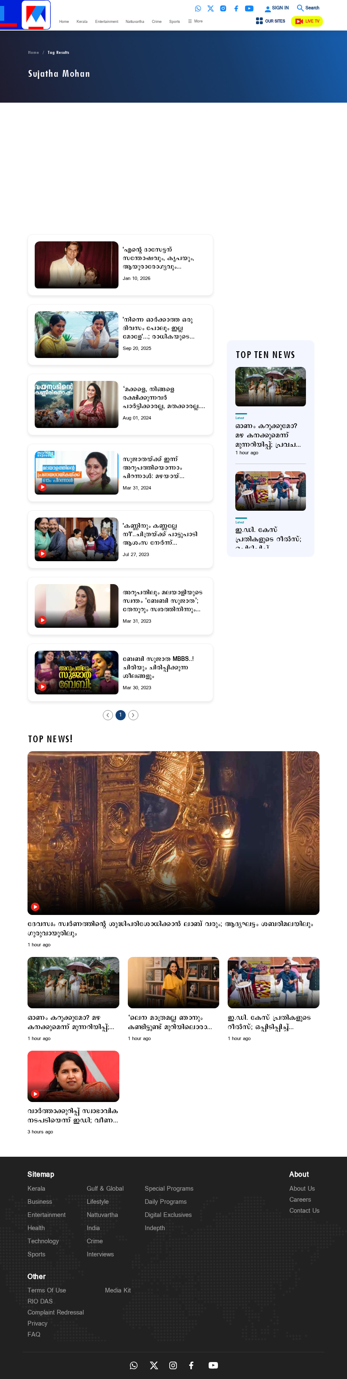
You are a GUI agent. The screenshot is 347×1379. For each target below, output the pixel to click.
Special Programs (169, 1188)
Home (64, 22)
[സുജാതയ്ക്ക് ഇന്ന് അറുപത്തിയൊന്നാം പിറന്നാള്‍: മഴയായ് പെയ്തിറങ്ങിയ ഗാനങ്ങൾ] (76, 473)
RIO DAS (40, 1301)
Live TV (312, 21)
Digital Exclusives (168, 1215)
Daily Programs (166, 1201)
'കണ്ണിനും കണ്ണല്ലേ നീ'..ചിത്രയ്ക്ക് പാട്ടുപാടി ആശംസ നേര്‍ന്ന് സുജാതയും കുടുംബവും (160, 534)
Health (36, 1228)
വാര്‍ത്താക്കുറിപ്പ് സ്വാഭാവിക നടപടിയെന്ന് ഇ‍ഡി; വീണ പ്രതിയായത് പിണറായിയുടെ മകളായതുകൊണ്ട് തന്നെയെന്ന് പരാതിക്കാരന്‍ (73, 1116)
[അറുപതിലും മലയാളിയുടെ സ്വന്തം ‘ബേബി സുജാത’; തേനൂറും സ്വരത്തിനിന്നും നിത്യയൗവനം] (76, 606)
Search (312, 8)
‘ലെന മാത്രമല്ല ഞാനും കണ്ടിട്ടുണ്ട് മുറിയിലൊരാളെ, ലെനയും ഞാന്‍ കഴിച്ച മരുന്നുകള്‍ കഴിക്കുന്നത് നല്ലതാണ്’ (173, 1022)
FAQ (34, 1334)
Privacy (37, 1323)
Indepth (155, 1228)
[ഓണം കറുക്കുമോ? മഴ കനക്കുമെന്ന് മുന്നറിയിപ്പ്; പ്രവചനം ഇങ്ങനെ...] (270, 386)
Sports (174, 22)
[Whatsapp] (198, 8)
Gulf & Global (105, 1188)
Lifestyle (98, 1201)
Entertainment (106, 22)
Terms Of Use (47, 1290)
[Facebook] (236, 8)
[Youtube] (249, 8)
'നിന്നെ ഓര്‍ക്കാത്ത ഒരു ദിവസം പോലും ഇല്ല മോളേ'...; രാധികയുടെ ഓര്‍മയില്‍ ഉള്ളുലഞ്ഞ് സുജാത (158, 328)
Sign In (280, 8)
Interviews (100, 1254)
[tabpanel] (173, 849)
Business (40, 1201)
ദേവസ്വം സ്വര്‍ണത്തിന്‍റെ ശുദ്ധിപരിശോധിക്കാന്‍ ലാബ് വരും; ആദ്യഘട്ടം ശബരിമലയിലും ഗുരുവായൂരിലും (170, 929)
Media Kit (118, 1290)
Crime (157, 22)
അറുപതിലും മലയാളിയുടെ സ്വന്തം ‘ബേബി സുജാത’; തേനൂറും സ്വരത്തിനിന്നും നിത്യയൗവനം (163, 601)
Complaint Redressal (56, 1312)
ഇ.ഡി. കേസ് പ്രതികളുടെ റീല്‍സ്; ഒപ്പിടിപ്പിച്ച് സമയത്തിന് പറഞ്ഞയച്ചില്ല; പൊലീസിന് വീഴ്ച (268, 540)
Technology (43, 1241)
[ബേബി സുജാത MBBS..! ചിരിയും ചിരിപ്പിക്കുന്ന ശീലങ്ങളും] (76, 672)
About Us (302, 1188)
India (93, 1228)
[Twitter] (211, 8)
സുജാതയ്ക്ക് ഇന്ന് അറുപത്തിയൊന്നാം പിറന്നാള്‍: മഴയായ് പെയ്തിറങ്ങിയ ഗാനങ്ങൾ (161, 468)
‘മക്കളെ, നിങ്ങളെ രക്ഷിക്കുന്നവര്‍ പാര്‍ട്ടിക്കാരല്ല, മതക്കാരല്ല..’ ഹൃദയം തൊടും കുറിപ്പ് (163, 398)
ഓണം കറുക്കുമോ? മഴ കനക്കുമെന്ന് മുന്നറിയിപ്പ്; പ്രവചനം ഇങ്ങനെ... (270, 436)
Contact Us (304, 1210)
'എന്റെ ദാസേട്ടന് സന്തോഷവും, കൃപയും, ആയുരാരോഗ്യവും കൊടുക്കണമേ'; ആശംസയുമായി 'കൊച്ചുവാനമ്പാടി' (158, 258)
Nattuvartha (135, 22)
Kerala (82, 22)
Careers (300, 1199)
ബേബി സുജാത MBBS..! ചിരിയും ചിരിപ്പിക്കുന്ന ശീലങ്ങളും (158, 667)
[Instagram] (223, 8)
